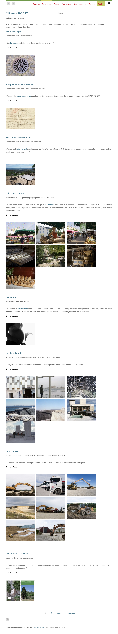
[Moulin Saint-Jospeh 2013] (50, 266)
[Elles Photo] (20, 344)
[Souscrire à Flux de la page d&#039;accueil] (59, 619)
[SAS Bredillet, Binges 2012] (20, 495)
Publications (66, 4)
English (101, 4)
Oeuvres (36, 4)
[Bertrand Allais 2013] (20, 266)
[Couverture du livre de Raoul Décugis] (20, 601)
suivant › (60, 613)
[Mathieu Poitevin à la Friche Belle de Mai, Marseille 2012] (50, 397)
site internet (14, 43)
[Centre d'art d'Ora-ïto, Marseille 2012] (20, 443)
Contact (92, 4)
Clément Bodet (38, 627)
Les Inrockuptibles (15, 353)
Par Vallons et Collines (17, 554)
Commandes (47, 4)
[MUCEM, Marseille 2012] (81, 397)
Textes (56, 4)
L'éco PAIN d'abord (15, 193)
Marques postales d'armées (19, 84)
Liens (60, 13)
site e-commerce (24, 96)
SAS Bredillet (12, 451)
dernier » (71, 613)
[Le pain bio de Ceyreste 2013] (20, 289)
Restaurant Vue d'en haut (18, 137)
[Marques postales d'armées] (20, 129)
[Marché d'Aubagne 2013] (20, 243)
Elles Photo (11, 297)
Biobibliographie (80, 4)
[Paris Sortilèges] (20, 76)
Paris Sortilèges (13, 31)
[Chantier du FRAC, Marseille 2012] (20, 397)
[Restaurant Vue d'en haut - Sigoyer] (20, 185)
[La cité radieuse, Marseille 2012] (81, 420)
